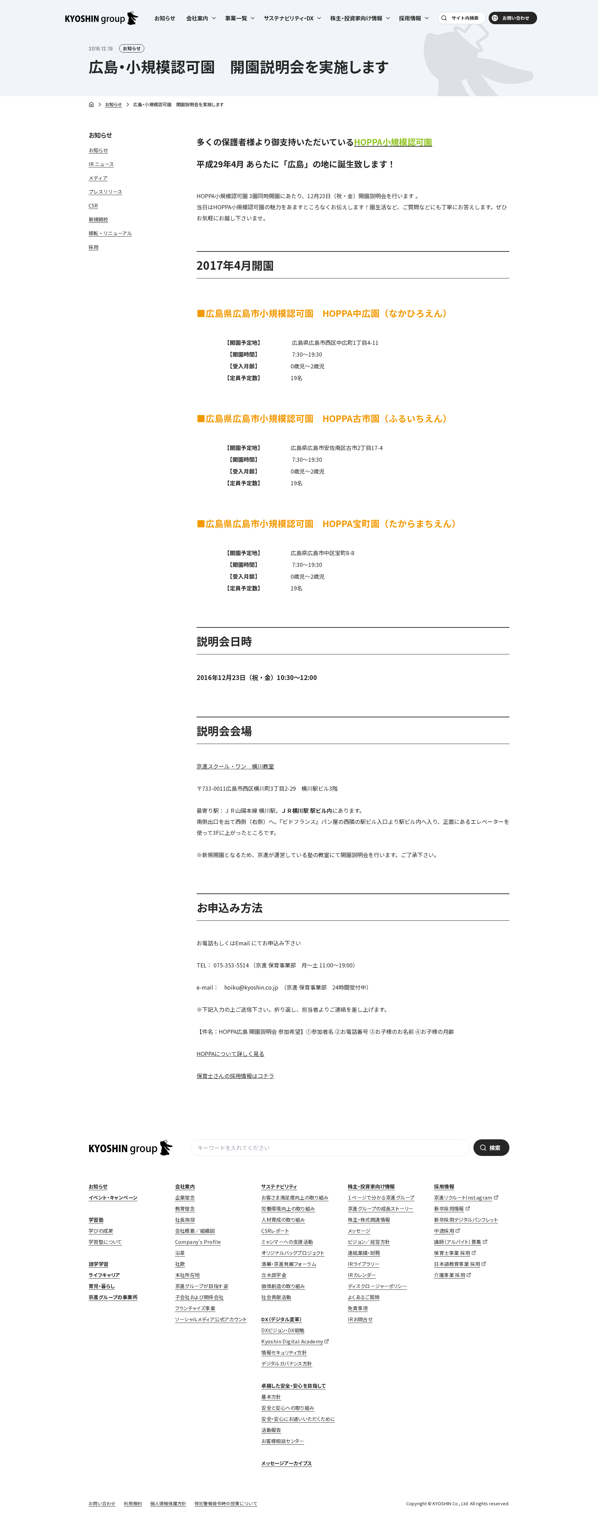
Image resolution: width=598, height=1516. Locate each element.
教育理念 (185, 1208)
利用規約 (133, 1503)
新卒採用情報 (449, 1208)
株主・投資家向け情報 (371, 1186)
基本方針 (271, 1396)
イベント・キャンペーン (113, 1197)
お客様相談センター (282, 1440)
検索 (494, 1147)
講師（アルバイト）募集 (457, 1241)
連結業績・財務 (364, 1252)
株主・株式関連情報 (369, 1219)
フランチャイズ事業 (195, 1308)
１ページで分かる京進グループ (381, 1197)
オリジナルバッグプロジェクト (293, 1252)
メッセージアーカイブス (286, 1463)
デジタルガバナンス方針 (286, 1363)
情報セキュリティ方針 (284, 1352)
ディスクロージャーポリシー (377, 1286)
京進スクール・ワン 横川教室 (235, 766)
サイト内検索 (465, 18)
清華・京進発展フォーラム (288, 1263)
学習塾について (105, 1241)
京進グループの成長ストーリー (381, 1208)
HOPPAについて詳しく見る (230, 1053)
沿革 (180, 1252)
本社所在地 (187, 1274)
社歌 (180, 1263)
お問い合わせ (515, 18)
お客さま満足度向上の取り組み (295, 1197)
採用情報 (444, 1186)
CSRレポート (275, 1230)
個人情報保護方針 (168, 1503)
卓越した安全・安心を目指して (293, 1385)
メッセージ (359, 1230)
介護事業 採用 (449, 1274)
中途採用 (444, 1230)
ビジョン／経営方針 (369, 1241)
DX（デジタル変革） (281, 1319)
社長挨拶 (185, 1219)
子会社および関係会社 (199, 1297)
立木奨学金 (273, 1274)
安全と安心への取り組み (287, 1407)
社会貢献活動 (276, 1297)
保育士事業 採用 (452, 1252)
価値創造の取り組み (283, 1286)
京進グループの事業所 (113, 1297)
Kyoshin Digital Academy (292, 1341)
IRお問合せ (360, 1319)
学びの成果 (101, 1230)
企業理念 (185, 1197)
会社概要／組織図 (195, 1230)
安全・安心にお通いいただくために (298, 1418)
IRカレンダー (362, 1274)
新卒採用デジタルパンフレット (466, 1219)
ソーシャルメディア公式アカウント (211, 1319)
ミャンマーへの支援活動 (287, 1241)
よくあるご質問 (364, 1297)
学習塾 (96, 1219)
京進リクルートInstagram (463, 1197)
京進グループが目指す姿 (201, 1286)
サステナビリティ (279, 1186)
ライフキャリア (104, 1274)
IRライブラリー (363, 1263)
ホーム (91, 104)
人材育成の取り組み (283, 1219)
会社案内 (185, 1186)
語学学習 (99, 1263)
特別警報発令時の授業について (225, 1503)
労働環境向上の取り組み (288, 1208)
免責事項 (358, 1308)
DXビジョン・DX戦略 (282, 1330)
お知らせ (164, 18)
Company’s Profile (198, 1241)
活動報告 (271, 1429)
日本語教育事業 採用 (457, 1263)
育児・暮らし (102, 1286)
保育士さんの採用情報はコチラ (235, 1076)
